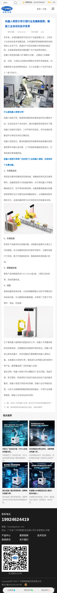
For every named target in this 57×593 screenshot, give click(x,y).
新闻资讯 (6, 539)
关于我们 (24, 539)
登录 (39, 9)
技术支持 (41, 535)
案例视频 (24, 535)
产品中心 (6, 535)
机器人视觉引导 (16, 112)
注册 (44, 9)
